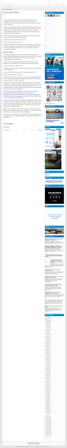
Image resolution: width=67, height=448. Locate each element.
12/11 (47, 325)
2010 (47, 435)
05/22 (47, 377)
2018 (47, 421)
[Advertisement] (23, 142)
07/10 (47, 365)
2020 (47, 417)
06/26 (47, 368)
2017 (47, 423)
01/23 (47, 408)
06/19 (47, 370)
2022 (47, 320)
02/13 (47, 402)
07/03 (47, 366)
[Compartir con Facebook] (7, 127)
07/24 (47, 361)
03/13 (47, 395)
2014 (47, 428)
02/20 (47, 400)
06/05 (47, 373)
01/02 (47, 413)
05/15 (47, 379)
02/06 (47, 404)
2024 (47, 317)
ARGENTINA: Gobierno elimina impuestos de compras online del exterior (54, 277)
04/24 (47, 384)
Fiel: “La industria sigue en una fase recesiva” (54, 300)
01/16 (47, 409)
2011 (47, 433)
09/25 (47, 345)
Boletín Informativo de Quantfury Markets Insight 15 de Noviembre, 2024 (53, 285)
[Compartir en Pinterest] (8, 127)
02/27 (47, 399)
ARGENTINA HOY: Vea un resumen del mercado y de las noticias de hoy (53, 293)
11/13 (47, 332)
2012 (47, 432)
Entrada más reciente (6, 129)
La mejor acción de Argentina (11, 12)
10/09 (47, 341)
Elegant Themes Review (47, 446)
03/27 (47, 391)
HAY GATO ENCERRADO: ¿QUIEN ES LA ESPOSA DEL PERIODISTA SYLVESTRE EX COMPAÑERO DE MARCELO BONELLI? (54, 246)
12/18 (47, 323)
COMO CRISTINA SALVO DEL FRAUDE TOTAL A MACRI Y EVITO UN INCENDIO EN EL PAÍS (54, 255)
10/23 (47, 338)
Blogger (38, 443)
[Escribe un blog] (5, 127)
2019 (47, 419)
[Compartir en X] (6, 127)
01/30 (47, 406)
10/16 (47, 339)
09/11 (47, 348)
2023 (47, 318)
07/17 (47, 363)
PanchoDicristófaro (11, 6)
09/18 (47, 347)
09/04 (47, 350)
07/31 (47, 359)
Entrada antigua (40, 129)
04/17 (47, 386)
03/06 (47, 397)
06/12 (47, 372)
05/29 (47, 375)
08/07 (47, 357)
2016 (47, 424)
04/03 (47, 390)
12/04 (47, 327)
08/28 (47, 352)
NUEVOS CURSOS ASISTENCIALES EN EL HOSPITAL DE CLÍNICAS (53, 240)
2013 (47, 430)
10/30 (47, 336)
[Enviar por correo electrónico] (3, 127)
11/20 (47, 330)
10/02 (47, 343)
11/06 (47, 334)
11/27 (47, 329)
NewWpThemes (21, 446)
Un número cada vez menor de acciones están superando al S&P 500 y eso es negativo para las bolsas (56, 261)
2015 (47, 426)
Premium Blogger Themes (39, 446)
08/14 (47, 356)
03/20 (47, 393)
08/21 (47, 354)
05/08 (47, 381)
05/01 (47, 382)
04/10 (47, 388)
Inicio (24, 129)
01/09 (47, 411)
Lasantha (32, 446)
